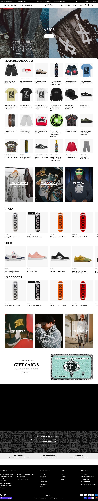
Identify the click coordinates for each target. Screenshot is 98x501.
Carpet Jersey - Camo (11, 157)
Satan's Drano (54, 154)
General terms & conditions (88, 484)
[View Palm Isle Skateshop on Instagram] (1, 495)
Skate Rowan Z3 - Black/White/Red (85, 106)
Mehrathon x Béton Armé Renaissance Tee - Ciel (86, 82)
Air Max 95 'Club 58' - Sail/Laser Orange (41, 82)
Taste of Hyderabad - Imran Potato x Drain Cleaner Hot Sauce (56, 158)
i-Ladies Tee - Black (70, 131)
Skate (42, 479)
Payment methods (86, 481)
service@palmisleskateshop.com (26, 474)
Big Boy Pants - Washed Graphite (85, 158)
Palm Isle (7, 79)
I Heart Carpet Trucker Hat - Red (41, 132)
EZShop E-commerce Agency (58, 498)
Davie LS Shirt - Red (70, 157)
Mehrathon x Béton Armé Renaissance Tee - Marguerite (11, 107)
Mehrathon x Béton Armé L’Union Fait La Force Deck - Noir (56, 82)
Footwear (43, 476)
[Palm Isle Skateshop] (49, 5)
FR (82, 5)
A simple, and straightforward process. (79, 457)
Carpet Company (25, 79)
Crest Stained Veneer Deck (11, 132)
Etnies (6, 268)
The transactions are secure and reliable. (49, 457)
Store (63, 471)
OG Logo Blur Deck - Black (34, 237)
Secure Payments (49, 455)
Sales (41, 487)
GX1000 (7, 234)
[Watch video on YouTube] (49, 407)
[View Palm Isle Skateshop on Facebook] (5, 495)
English (48, 495)
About (62, 474)
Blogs (62, 479)
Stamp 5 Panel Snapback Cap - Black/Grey (69, 107)
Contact (63, 476)
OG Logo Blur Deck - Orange (58, 237)
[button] (6, 5)
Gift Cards (43, 484)
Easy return (79, 455)
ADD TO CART (26, 372)
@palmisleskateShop (23, 479)
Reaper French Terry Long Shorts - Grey (25, 132)
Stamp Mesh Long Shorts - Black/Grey (10, 82)
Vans (81, 103)
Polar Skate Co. (70, 154)
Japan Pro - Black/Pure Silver (41, 158)
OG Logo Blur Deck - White (12, 237)
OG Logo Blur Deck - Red (79, 237)
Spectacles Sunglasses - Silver (26, 82)
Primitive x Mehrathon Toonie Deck (26, 158)
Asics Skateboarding (41, 154)
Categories (44, 471)
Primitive (22, 154)
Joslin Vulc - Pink (32, 271)
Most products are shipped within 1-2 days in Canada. (19, 457)
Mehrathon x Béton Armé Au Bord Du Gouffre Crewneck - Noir (55, 108)
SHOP (49, 36)
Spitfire (52, 129)
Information (86, 471)
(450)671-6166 (21, 477)
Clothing (42, 474)
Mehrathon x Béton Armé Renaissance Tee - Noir (26, 107)
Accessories (43, 481)
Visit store (3, 480)
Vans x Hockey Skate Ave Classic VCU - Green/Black (85, 132)
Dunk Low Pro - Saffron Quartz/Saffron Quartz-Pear (80, 272)
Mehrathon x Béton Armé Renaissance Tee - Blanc (41, 107)
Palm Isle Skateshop (41, 498)
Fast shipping (18, 455)
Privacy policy (85, 474)
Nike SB (37, 79)
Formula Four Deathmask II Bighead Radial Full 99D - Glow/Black (56, 133)
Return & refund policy (87, 476)
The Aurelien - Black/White (57, 271)
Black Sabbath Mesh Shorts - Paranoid (70, 82)
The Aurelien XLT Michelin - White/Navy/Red (12, 272)
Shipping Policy (85, 479)
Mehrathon (53, 79)
